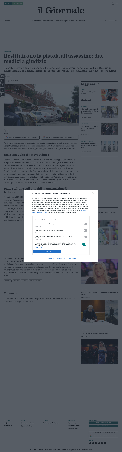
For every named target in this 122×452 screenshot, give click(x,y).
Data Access (61, 258)
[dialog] (61, 226)
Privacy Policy (72, 258)
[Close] (94, 194)
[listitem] (61, 220)
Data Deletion (50, 258)
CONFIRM (47, 251)
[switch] (84, 224)
